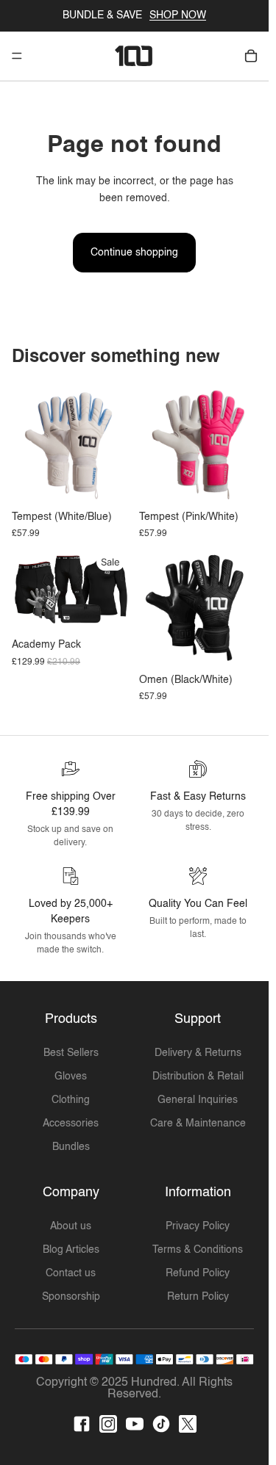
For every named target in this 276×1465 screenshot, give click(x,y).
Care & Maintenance (198, 1123)
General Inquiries (198, 1100)
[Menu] (17, 56)
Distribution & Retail (198, 1076)
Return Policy (198, 1297)
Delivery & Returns (198, 1053)
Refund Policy (198, 1273)
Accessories (71, 1123)
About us (70, 1226)
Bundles (71, 1147)
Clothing (71, 1100)
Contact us (71, 1273)
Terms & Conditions (197, 1250)
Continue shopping (134, 252)
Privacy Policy (198, 1226)
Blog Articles (71, 1250)
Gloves (70, 1076)
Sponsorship (71, 1297)
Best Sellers (71, 1053)
